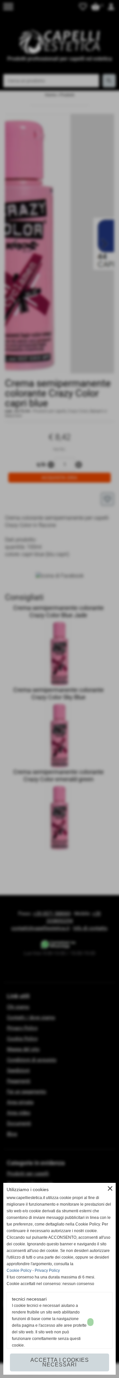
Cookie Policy (19, 1270)
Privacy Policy (47, 1270)
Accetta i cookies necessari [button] (59, 1362)
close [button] (110, 1188)
